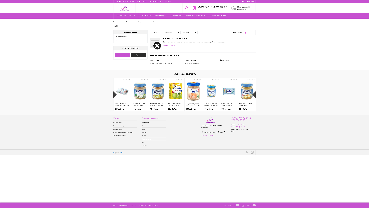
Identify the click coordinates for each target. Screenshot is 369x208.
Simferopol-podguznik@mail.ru (238, 126)
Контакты (168, 1)
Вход (243, 1)
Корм (117, 41)
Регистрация (250, 1)
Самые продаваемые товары (184, 74)
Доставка (138, 1)
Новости (125, 1)
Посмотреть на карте (207, 135)
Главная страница (169, 45)
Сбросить (138, 55)
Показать (122, 55)
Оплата (145, 1)
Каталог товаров (126, 15)
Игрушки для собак (121, 36)
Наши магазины (154, 1)
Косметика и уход (190, 60)
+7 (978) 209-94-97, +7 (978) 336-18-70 (125, 205)
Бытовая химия (225, 60)
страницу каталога (185, 42)
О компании (118, 1)
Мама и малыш (154, 60)
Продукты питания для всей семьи (161, 63)
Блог (161, 1)
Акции (132, 1)
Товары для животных (192, 63)
